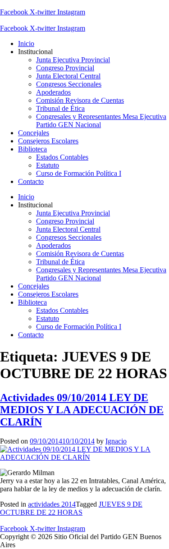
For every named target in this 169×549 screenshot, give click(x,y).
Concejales (33, 133)
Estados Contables (62, 157)
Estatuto (47, 165)
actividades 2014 (52, 504)
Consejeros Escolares (48, 141)
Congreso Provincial (65, 68)
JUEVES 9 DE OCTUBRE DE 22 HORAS (71, 508)
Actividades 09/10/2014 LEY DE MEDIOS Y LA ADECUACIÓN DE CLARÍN (82, 410)
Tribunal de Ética (60, 108)
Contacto (31, 181)
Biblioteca (32, 149)
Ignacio (116, 441)
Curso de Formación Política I (78, 173)
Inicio (26, 43)
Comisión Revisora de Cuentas (80, 100)
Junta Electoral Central (68, 76)
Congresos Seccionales (68, 84)
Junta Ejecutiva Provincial (73, 60)
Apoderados (53, 92)
